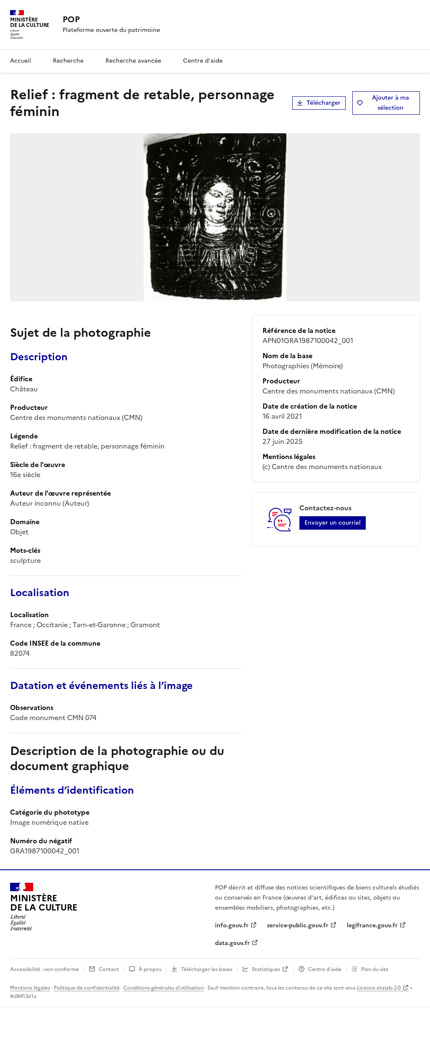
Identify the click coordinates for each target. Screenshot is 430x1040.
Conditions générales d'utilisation (163, 988)
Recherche (68, 60)
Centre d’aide (324, 969)
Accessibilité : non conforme (44, 969)
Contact (109, 969)
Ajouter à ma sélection (390, 102)
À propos (150, 969)
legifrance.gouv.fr (372, 925)
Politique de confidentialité (87, 988)
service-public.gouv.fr (297, 925)
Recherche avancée (133, 60)
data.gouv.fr (232, 943)
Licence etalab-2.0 (379, 988)
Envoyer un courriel (332, 522)
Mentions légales (30, 988)
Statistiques (266, 969)
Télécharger (324, 102)
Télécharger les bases (206, 969)
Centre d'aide (203, 60)
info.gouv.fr (232, 925)
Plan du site (374, 969)
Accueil (20, 60)
